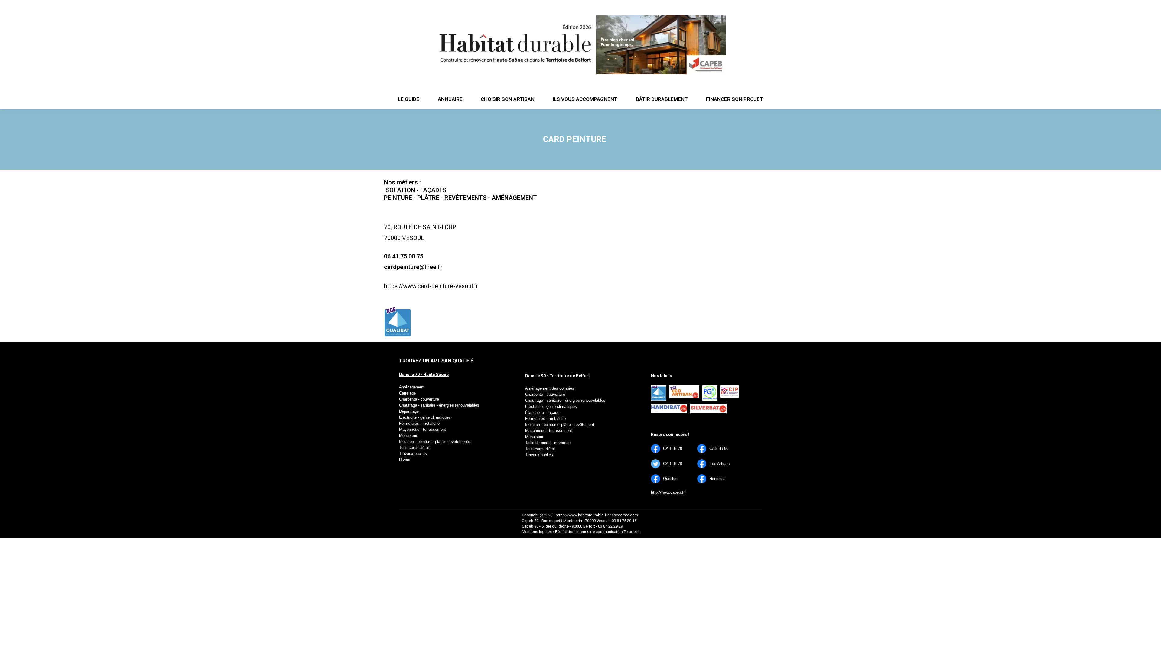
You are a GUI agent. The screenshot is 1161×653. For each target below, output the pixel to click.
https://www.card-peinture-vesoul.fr (431, 286)
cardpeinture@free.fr (413, 267)
